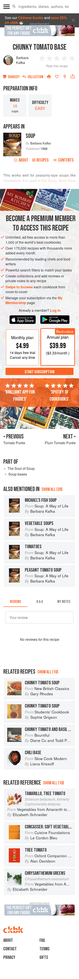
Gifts (44, 957)
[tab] (15, 601)
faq (42, 940)
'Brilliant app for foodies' (20, 395)
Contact (10, 949)
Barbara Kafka (22, 60)
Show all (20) (51, 489)
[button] (14, 6)
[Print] (49, 77)
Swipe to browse (19, 286)
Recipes (42, 160)
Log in (55, 310)
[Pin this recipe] (65, 77)
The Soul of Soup (21, 468)
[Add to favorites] (57, 77)
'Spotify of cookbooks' (59, 395)
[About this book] (12, 134)
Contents (66, 160)
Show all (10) (47, 672)
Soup (30, 136)
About (23, 160)
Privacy (9, 957)
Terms (45, 949)
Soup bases (17, 474)
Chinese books (30, 17)
